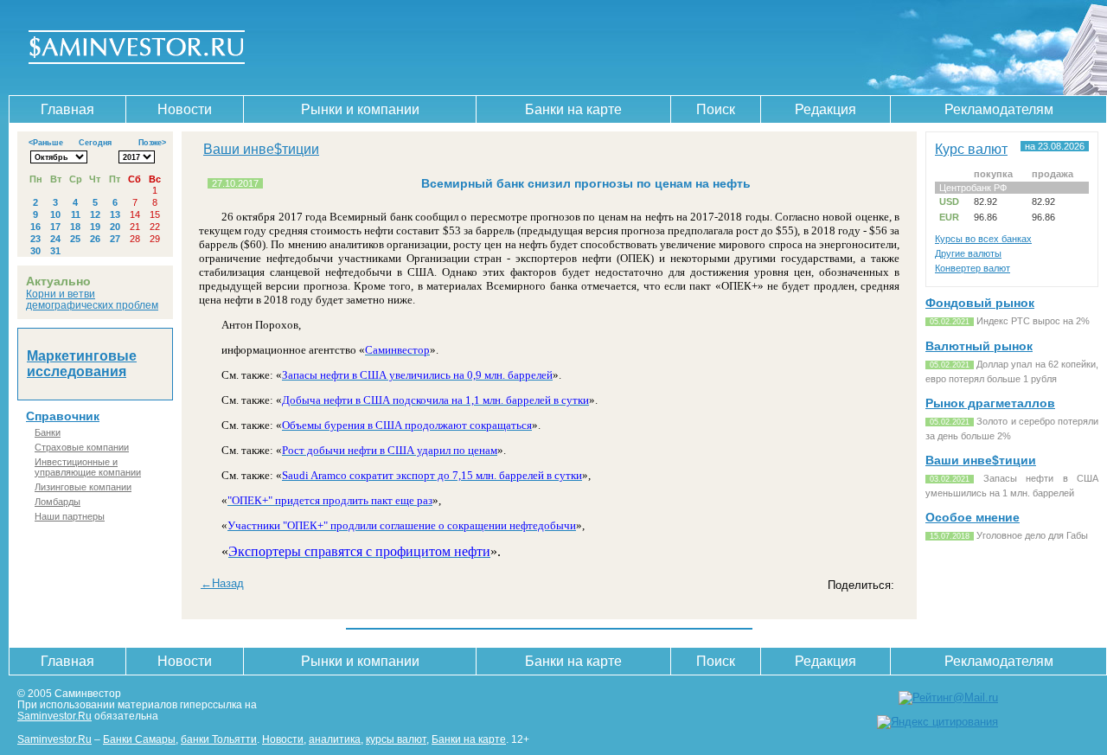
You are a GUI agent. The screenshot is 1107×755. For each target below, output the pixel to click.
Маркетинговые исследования (82, 364)
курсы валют (396, 739)
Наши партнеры (70, 516)
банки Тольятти (219, 739)
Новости (184, 109)
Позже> (152, 142)
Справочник (62, 416)
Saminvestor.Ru (54, 715)
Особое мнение (972, 517)
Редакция (825, 109)
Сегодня (95, 142)
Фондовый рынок (979, 303)
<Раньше (46, 142)
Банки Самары (139, 739)
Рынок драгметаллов (990, 403)
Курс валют (971, 149)
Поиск (715, 109)
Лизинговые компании (83, 487)
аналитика (335, 739)
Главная (67, 109)
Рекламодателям (998, 109)
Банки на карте (573, 109)
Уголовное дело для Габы (1032, 535)
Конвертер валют (972, 268)
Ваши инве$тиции (261, 149)
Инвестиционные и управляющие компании (88, 467)
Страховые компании (82, 447)
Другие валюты (968, 253)
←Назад (222, 583)
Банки (48, 432)
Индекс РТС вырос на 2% (1033, 321)
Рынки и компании (360, 109)
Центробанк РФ (973, 187)
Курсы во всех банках (983, 239)
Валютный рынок (979, 346)
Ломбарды (57, 501)
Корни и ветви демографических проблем (92, 299)
